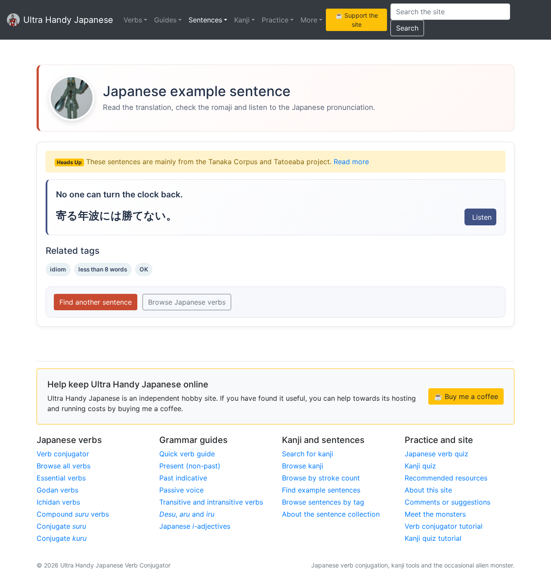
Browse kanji (302, 466)
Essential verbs (61, 478)
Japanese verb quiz (436, 453)
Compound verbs (73, 514)
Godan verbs (57, 490)
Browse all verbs (63, 466)
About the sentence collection (331, 514)
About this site (428, 490)
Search (407, 28)
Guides (165, 20)
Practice (275, 20)
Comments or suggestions (447, 502)
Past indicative (183, 478)
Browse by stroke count (321, 478)
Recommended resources (446, 478)
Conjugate (61, 526)
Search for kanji (307, 453)
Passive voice (181, 490)
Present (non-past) (189, 466)
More (308, 20)
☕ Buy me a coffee (466, 396)
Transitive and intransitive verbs (211, 502)
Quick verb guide (187, 453)
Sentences (205, 20)
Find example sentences (321, 490)
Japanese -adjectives (194, 526)
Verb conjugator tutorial (444, 526)
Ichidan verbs (58, 502)
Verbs (133, 20)
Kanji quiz (420, 466)
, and (186, 514)
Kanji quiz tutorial (433, 538)
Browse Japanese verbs (187, 302)
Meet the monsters (435, 514)
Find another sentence (95, 302)
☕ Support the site (356, 20)
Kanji (242, 20)
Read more (351, 161)
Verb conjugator (63, 453)
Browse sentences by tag (323, 502)
